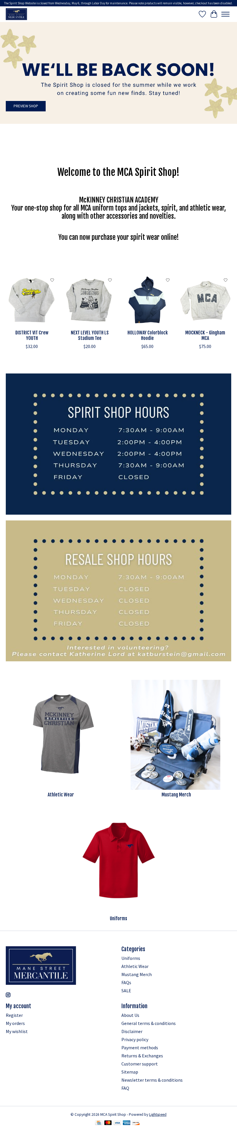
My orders (15, 1023)
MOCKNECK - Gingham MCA (205, 335)
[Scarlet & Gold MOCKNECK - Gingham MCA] (205, 301)
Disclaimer (131, 1031)
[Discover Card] (136, 1123)
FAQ (125, 1088)
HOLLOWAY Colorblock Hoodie (147, 335)
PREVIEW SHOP (26, 106)
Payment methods (139, 1047)
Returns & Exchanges (142, 1056)
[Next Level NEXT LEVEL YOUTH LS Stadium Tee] (90, 301)
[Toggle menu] (225, 14)
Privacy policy (134, 1039)
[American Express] (126, 1123)
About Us (130, 1015)
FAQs (126, 982)
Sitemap (129, 1072)
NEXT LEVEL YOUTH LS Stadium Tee (90, 335)
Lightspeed (157, 1114)
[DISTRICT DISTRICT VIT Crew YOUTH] (32, 301)
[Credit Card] (98, 1123)
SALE (126, 990)
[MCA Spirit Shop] (16, 14)
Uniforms (118, 918)
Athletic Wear (61, 795)
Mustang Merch (176, 795)
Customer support (139, 1064)
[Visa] (117, 1123)
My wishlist (17, 1031)
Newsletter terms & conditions (152, 1080)
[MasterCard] (108, 1123)
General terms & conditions (148, 1023)
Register (14, 1015)
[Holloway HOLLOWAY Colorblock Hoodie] (147, 301)
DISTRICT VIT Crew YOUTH (31, 335)
